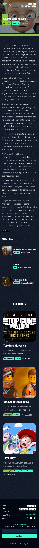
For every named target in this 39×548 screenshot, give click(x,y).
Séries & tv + (6, 512)
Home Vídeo (6, 515)
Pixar (23, 471)
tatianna (15, 23)
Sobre (4, 518)
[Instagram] (35, 518)
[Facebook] (31, 518)
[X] (27, 518)
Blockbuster (8, 359)
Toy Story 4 (10, 458)
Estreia (17, 252)
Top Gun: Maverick (14, 345)
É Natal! (16, 264)
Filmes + (5, 508)
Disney (16, 471)
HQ (15, 267)
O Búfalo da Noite (20, 280)
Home (4, 505)
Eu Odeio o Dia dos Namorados (24, 249)
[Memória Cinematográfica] (28, 6)
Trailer (17, 359)
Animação (6, 23)
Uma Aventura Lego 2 (16, 401)
